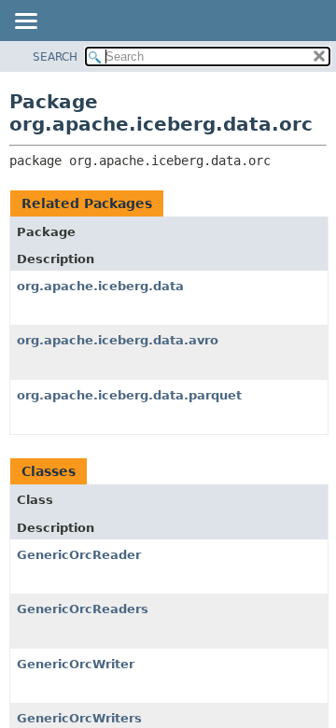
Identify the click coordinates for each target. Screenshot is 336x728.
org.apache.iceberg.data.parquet (129, 395)
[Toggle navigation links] (25, 22)
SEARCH (55, 56)
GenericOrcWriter (75, 664)
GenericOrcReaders (82, 609)
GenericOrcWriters (79, 718)
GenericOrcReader (79, 555)
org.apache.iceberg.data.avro (117, 340)
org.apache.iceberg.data (100, 286)
